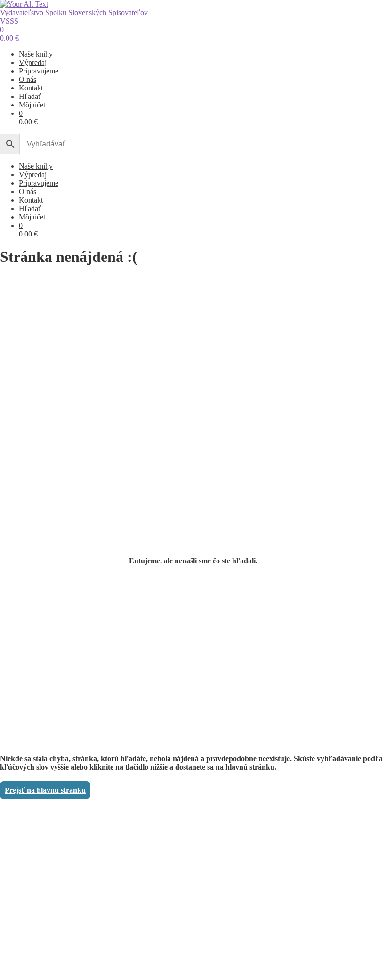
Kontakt (31, 88)
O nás (27, 79)
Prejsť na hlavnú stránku (45, 790)
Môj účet (32, 105)
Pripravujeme (38, 71)
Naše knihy (36, 54)
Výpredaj (33, 62)
